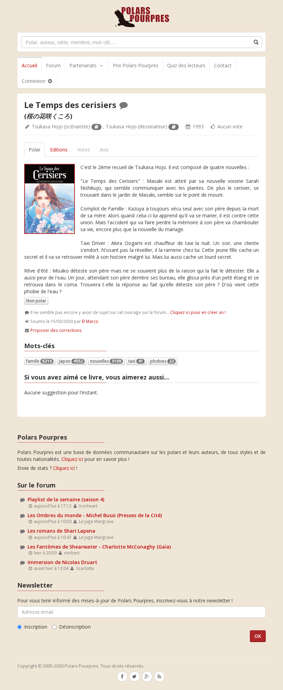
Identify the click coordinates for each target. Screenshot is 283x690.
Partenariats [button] (83, 65)
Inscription (35, 626)
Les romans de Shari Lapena (61, 531)
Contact (223, 65)
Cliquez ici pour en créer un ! (198, 312)
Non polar (36, 301)
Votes (83, 149)
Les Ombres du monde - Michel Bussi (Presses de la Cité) (95, 515)
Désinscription (75, 626)
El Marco (90, 321)
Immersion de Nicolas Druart (62, 562)
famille (39, 361)
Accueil (29, 65)
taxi (135, 361)
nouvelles (105, 361)
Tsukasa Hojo (47, 126)
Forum (53, 65)
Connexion (34, 81)
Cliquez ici (72, 459)
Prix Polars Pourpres (135, 65)
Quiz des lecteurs (186, 65)
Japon (71, 361)
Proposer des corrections (56, 330)
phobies (162, 361)
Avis (104, 149)
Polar (34, 149)
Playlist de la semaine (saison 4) (66, 499)
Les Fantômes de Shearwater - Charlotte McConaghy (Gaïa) (99, 546)
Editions (59, 149)
